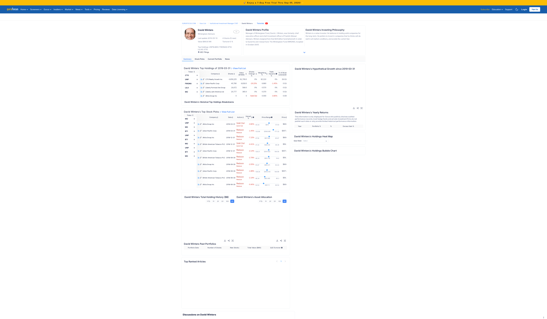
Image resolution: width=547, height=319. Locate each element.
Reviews (106, 9)
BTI (186, 131)
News (78, 9)
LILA (187, 88)
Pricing (97, 9)
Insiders (57, 9)
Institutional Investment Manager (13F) (224, 23)
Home (23, 9)
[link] (189, 23)
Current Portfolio (215, 59)
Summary (187, 59)
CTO (187, 75)
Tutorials (260, 23)
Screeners (35, 9)
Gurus (47, 9)
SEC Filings (204, 52)
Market (68, 9)
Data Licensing (119, 9)
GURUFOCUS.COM (189, 23)
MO (186, 92)
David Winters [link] (247, 23)
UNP (187, 79)
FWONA (188, 83)
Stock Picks (200, 59)
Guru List (203, 23)
